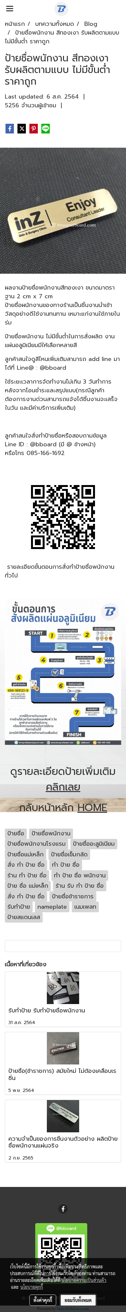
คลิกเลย (63, 787)
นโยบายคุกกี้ (31, 1287)
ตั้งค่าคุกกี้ (43, 1300)
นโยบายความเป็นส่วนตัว (83, 1280)
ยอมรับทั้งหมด (78, 1300)
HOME (92, 808)
